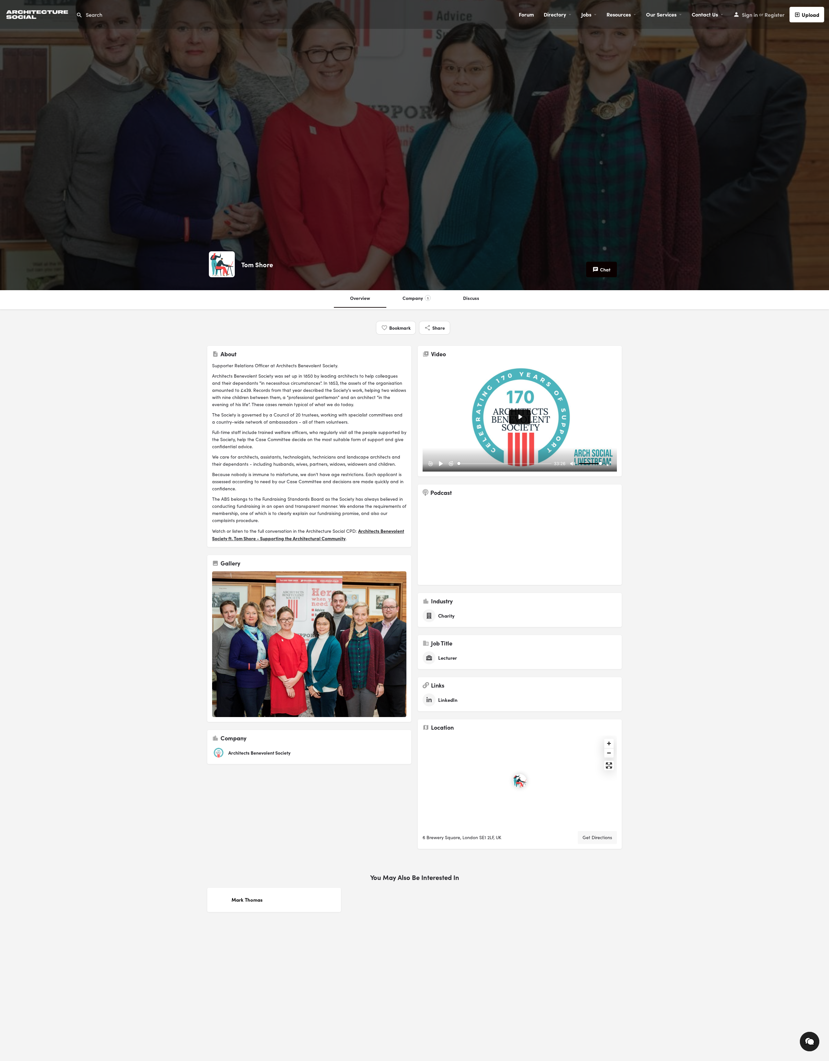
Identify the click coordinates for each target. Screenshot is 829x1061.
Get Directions (597, 837)
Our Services (661, 14)
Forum (526, 14)
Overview (360, 298)
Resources (619, 14)
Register (775, 14)
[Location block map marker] (520, 781)
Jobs (586, 14)
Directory (555, 14)
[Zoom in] (609, 743)
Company (415, 298)
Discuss (471, 298)
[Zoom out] (609, 753)
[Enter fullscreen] (609, 765)
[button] (809, 1041)
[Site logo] (38, 13)
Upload (810, 14)
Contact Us (705, 14)
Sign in (750, 14)
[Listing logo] (222, 264)
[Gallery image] (309, 644)
